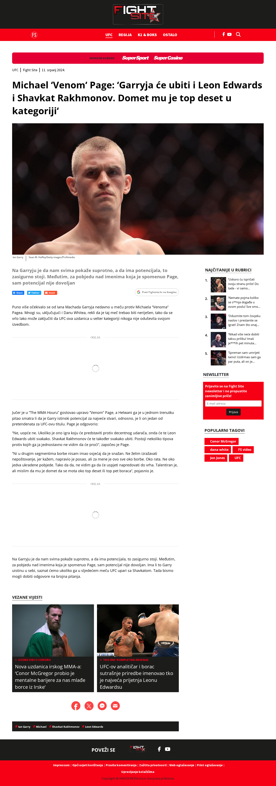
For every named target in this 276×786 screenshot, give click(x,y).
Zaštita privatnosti (153, 765)
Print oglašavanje (210, 765)
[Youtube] (230, 34)
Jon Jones (217, 458)
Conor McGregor (222, 441)
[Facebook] (224, 34)
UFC (109, 34)
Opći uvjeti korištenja (87, 765)
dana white (219, 449)
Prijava (233, 412)
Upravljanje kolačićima (137, 772)
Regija (125, 34)
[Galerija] (138, 189)
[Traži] (237, 34)
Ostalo (170, 34)
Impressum (61, 765)
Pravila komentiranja (121, 765)
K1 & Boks (147, 34)
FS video (244, 449)
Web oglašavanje (181, 765)
